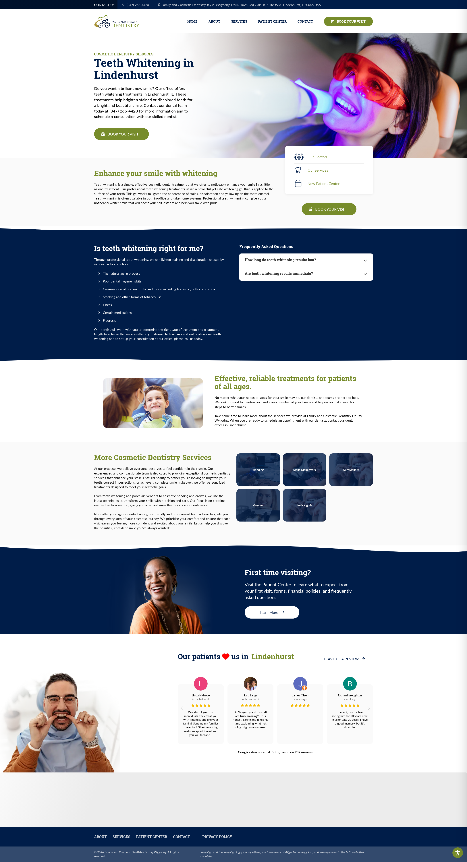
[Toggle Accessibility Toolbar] (457, 852)
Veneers (258, 505)
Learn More (269, 612)
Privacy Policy (217, 836)
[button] (182, 708)
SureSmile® (351, 470)
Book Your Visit (351, 21)
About (214, 21)
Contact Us (104, 5)
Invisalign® (304, 505)
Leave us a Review (341, 658)
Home (192, 21)
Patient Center (272, 21)
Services (239, 21)
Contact (305, 21)
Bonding (258, 470)
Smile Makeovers (304, 470)
